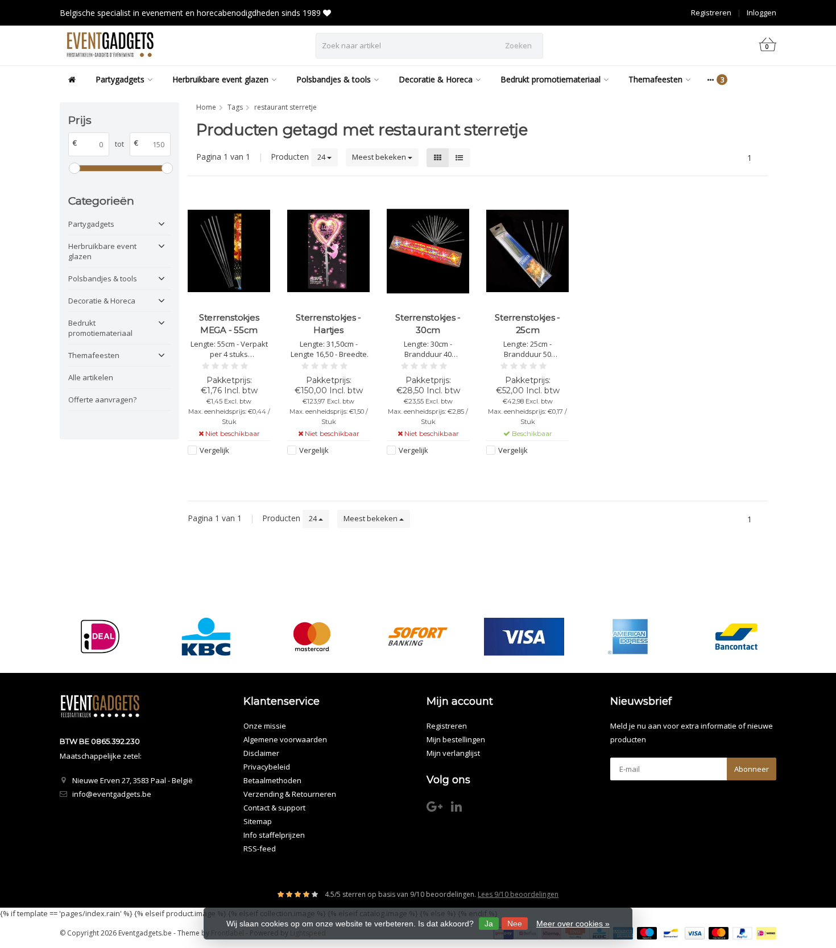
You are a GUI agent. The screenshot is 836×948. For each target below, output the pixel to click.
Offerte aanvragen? (102, 399)
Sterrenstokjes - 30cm (428, 323)
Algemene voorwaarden (285, 739)
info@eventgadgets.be (111, 794)
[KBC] (206, 636)
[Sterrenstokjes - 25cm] (527, 251)
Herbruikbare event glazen (220, 79)
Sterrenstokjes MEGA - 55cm (229, 323)
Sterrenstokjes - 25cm (527, 323)
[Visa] (524, 636)
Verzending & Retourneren (289, 794)
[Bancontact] (736, 636)
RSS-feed (259, 848)
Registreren (711, 12)
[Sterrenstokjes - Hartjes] (328, 251)
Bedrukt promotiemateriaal (550, 79)
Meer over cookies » (573, 923)
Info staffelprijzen (274, 835)
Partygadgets (120, 79)
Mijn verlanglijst (453, 753)
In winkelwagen (522, 472)
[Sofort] (418, 636)
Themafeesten (655, 79)
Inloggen (761, 12)
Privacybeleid (266, 767)
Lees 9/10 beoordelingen (518, 894)
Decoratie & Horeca (436, 79)
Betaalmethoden (272, 780)
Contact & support (274, 808)
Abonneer (751, 769)
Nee (514, 923)
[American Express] (630, 636)
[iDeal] (100, 636)
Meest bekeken (380, 157)
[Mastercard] (312, 636)
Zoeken (518, 45)
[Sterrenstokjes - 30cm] (428, 251)
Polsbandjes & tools (333, 79)
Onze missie (264, 726)
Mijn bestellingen (456, 739)
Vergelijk (214, 450)
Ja (489, 923)
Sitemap (257, 821)
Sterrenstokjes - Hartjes (328, 323)
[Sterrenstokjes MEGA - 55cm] (229, 251)
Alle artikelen (90, 377)
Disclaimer (261, 753)
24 (322, 157)
